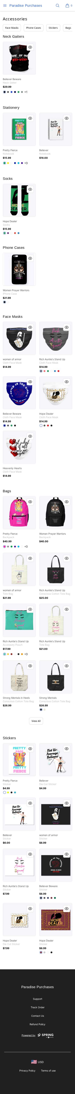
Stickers (53, 27)
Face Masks (11, 27)
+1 (26, 92)
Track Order (37, 1007)
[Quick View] (30, 47)
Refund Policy (37, 1024)
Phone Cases (33, 27)
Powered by (28, 1035)
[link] (19, 58)
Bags (68, 27)
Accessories (15, 19)
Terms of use (48, 1070)
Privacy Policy (27, 1070)
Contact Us (37, 1015)
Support (37, 998)
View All (36, 721)
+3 (26, 163)
